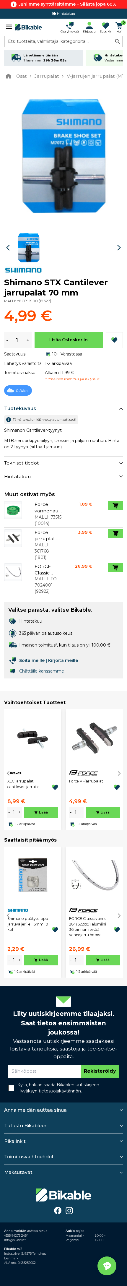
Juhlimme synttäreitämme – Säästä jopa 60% (67, 4)
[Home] (9, 76)
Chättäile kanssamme (41, 671)
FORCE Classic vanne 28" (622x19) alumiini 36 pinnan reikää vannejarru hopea (88, 926)
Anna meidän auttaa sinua (35, 1110)
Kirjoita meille (63, 660)
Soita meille (32, 660)
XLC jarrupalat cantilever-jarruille (23, 784)
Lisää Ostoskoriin (68, 339)
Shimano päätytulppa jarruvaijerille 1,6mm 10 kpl (27, 924)
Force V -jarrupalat (86, 781)
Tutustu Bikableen (26, 1126)
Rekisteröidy (100, 1071)
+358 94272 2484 (16, 1236)
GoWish (21, 390)
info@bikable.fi (15, 1240)
